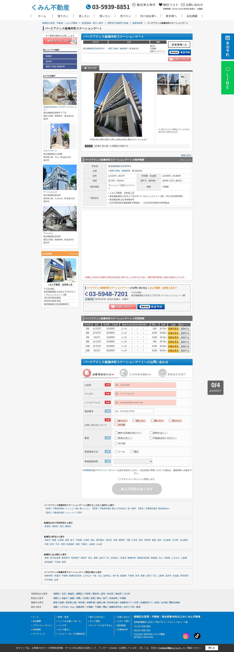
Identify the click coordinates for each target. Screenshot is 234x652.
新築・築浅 (63, 616)
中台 (57, 544)
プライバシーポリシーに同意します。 (138, 479)
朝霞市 (96, 593)
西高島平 (66, 558)
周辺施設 (121, 625)
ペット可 (62, 625)
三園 (128, 540)
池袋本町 (113, 598)
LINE (227, 80)
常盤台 (84, 544)
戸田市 (87, 593)
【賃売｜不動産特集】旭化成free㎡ (153, 508)
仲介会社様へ (148, 16)
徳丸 (93, 540)
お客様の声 (122, 629)
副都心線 (101, 602)
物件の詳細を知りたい (130, 432)
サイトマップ (39, 633)
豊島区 (55, 526)
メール (121, 451)
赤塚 (115, 540)
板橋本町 (124, 48)
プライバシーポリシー (107, 470)
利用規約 (88, 470)
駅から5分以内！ (97, 616)
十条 (94, 576)
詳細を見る (173, 328)
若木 (52, 544)
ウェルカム (48, 233)
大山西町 (184, 540)
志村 (159, 540)
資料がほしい (160, 432)
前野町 (147, 540)
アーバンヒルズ (50, 192)
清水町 (97, 48)
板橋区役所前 (143, 558)
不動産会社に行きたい (165, 438)
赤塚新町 (70, 544)
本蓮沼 (123, 558)
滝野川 (56, 598)
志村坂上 (115, 558)
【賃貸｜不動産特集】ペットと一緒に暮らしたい (67, 508)
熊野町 (122, 540)
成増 (67, 540)
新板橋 (154, 558)
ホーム (42, 16)
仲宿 (63, 544)
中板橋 (79, 540)
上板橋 (92, 544)
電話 (136, 451)
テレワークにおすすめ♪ (101, 625)
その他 (121, 424)
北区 (62, 526)
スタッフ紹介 (123, 621)
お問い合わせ (194, 5)
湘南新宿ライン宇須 (129, 602)
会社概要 (192, 16)
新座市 (118, 593)
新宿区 (48, 526)
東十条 (116, 576)
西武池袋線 (174, 602)
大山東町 (167, 540)
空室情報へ (178, 44)
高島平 (48, 540)
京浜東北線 (112, 602)
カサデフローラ (50, 151)
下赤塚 (57, 562)
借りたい (63, 16)
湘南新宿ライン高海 (149, 602)
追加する (185, 328)
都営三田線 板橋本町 (55, 66)
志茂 (56, 580)
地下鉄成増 (55, 558)
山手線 (164, 602)
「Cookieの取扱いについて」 (170, 648)
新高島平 (75, 558)
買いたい (105, 16)
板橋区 (92, 48)
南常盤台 (100, 540)
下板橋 (131, 576)
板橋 (54, 540)
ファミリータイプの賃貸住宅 (71, 633)
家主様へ (171, 16)
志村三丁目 (104, 558)
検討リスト (171, 5)
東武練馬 (49, 562)
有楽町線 (90, 602)
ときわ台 (175, 558)
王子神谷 (49, 580)
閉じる (212, 648)
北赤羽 (168, 576)
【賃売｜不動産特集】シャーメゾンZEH (63, 513)
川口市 (127, 593)
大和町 (86, 540)
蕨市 (103, 593)
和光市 (110, 593)
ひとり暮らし (64, 629)
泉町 (78, 544)
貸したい (84, 16)
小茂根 (60, 540)
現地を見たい (125, 438)
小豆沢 (134, 540)
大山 (160, 558)
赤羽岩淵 (184, 576)
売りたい (125, 16)
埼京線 (81, 602)
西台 (141, 540)
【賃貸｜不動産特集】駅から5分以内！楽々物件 (113, 508)
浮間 (78, 598)
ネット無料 (95, 621)
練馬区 (68, 526)
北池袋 (176, 576)
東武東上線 (71, 602)
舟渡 (47, 544)
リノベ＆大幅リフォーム (69, 621)
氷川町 (175, 540)
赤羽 (137, 576)
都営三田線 (113, 48)
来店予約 (227, 49)
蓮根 (154, 540)
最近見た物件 (146, 5)
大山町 (99, 544)
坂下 (72, 540)
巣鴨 (99, 598)
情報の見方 (186, 155)
